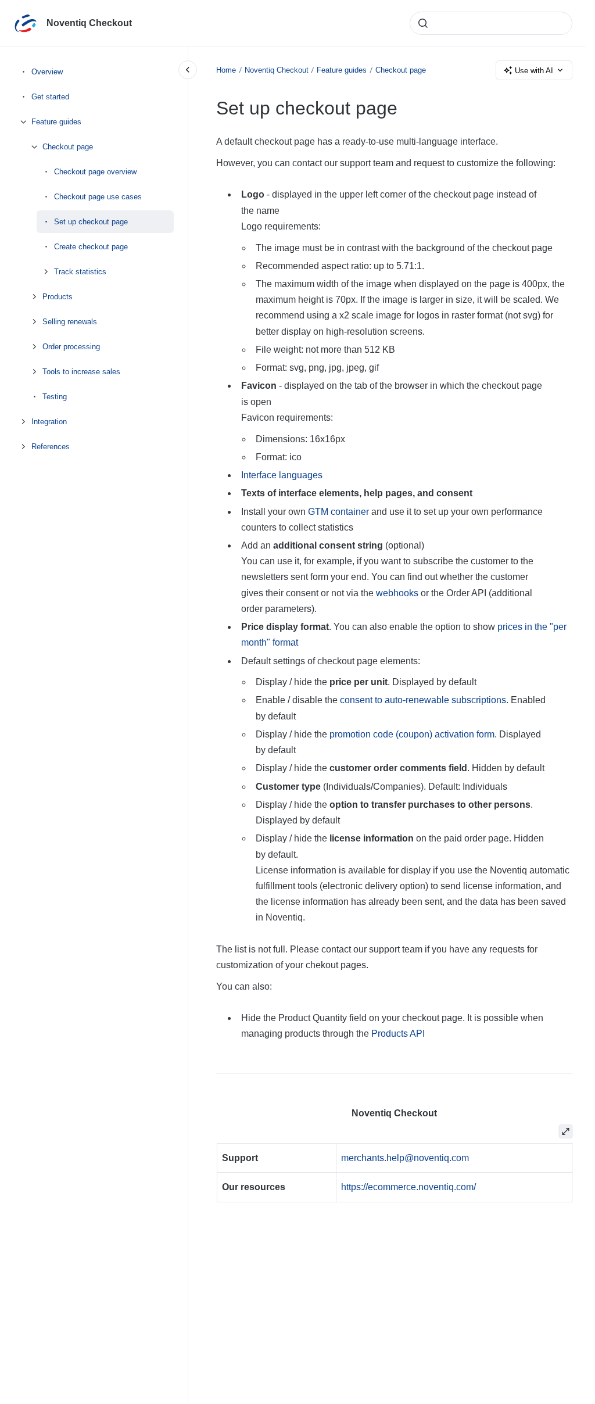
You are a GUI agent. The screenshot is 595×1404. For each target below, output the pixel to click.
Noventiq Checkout (89, 23)
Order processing (71, 346)
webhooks (397, 593)
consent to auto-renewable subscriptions (423, 700)
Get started (50, 96)
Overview (47, 71)
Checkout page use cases (98, 196)
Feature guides (56, 121)
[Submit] (423, 23)
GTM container (338, 512)
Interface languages (281, 475)
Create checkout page (91, 246)
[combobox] (491, 23)
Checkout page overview (95, 171)
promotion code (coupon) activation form (411, 734)
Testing (54, 396)
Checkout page (67, 146)
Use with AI (534, 70)
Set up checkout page (91, 221)
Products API (398, 1033)
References (50, 446)
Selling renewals (69, 321)
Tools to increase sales (81, 371)
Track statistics (80, 271)
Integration (49, 421)
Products (57, 296)
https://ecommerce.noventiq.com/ (408, 1187)
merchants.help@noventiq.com (405, 1158)
